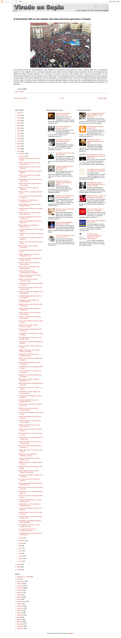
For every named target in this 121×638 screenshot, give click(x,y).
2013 (19, 146)
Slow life (19, 621)
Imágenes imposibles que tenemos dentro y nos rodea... (28, 350)
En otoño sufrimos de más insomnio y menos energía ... (29, 421)
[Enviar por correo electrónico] (19, 89)
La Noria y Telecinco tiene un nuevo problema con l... (29, 459)
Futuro (19, 599)
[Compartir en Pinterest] (26, 89)
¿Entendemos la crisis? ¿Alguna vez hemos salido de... (29, 392)
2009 (19, 567)
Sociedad (21, 91)
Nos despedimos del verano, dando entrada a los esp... (29, 525)
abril (20, 553)
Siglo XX (19, 619)
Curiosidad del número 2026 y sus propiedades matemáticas (96, 170)
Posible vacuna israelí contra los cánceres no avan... (28, 280)
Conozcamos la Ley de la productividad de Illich (63, 140)
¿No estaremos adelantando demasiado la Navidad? (64, 223)
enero (21, 561)
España (19, 592)
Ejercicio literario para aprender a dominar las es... (28, 225)
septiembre (22, 540)
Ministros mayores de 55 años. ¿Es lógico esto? (65, 209)
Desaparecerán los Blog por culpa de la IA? (95, 127)
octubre (21, 538)
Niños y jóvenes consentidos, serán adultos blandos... (29, 267)
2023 (19, 120)
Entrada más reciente (20, 98)
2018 (19, 133)
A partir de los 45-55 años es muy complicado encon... (28, 354)
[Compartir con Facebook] (24, 89)
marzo (21, 556)
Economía (20, 586)
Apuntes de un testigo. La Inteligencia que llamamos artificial (63, 182)
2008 (19, 569)
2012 (19, 149)
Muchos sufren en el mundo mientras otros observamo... (29, 213)
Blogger (71, 633)
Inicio (62, 98)
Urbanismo (20, 628)
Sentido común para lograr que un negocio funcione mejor (96, 196)
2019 (19, 131)
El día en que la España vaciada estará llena (63, 114)
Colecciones (20, 581)
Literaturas (20, 608)
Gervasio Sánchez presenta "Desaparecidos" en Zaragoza (28, 271)
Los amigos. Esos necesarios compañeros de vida (27, 529)
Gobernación (21, 601)
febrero (21, 558)
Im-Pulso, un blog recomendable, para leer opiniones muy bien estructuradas (94, 236)
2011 (18, 151)
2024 (19, 118)
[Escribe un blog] (21, 89)
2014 (19, 143)
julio (20, 545)
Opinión (19, 612)
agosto (21, 543)
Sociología (20, 626)
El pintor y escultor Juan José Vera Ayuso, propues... (28, 263)
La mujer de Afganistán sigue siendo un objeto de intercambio (64, 167)
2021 (19, 125)
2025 (19, 115)
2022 (19, 123)
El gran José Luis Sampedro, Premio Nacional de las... (29, 163)
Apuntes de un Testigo (23, 576)
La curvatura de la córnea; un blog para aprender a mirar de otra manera (96, 156)
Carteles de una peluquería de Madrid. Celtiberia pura (65, 196)
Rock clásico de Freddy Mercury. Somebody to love (28, 200)
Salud (18, 617)
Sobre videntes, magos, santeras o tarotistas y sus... (28, 379)
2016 (19, 138)
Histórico (19, 603)
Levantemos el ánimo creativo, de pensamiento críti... (28, 300)
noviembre (22, 156)
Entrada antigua (102, 98)
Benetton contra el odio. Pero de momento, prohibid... (28, 325)
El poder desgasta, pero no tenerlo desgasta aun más (28, 255)
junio (20, 548)
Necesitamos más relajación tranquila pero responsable (29, 521)
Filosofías (20, 597)
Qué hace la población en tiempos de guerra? (63, 127)
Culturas (19, 583)
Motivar (19, 610)
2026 (19, 112)
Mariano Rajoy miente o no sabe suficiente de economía (28, 471)
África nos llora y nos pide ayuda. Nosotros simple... (28, 409)
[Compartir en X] (22, 89)
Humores (19, 606)
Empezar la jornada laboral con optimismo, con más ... (27, 454)
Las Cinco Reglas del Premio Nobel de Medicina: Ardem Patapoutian (95, 115)
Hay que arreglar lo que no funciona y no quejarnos (95, 209)
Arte (18, 579)
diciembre (22, 153)
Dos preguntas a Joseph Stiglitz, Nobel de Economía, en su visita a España (96, 184)
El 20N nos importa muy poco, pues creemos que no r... (29, 425)
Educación (20, 588)
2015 (19, 141)
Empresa (19, 590)
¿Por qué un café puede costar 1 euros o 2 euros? (65, 236)
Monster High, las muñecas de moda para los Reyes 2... (29, 205)
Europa (19, 595)
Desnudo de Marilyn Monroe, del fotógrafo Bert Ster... (28, 400)
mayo (20, 551)
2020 (19, 128)
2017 (19, 136)
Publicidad (20, 615)
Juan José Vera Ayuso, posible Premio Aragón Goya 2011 (29, 259)
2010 (19, 564)
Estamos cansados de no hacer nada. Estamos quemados (29, 275)
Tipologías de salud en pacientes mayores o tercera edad (95, 141)
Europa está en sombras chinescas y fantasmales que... (29, 504)
